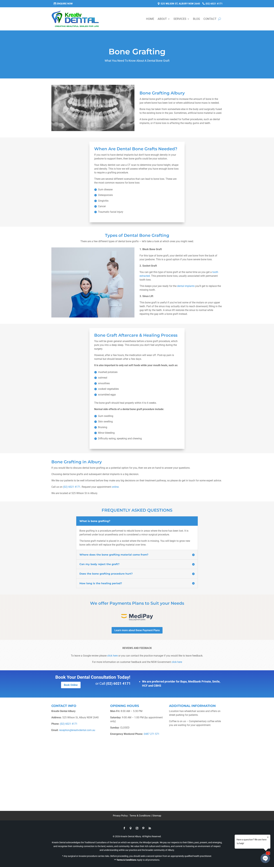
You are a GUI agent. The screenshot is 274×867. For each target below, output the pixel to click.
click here (112, 655)
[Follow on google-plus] (130, 828)
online (115, 486)
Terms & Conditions (126, 860)
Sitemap (156, 815)
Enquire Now (65, 3)
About (162, 18)
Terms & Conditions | (141, 815)
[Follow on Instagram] (137, 828)
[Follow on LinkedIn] (149, 828)
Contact (209, 18)
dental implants (186, 286)
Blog (196, 18)
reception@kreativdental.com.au (77, 730)
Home (150, 18)
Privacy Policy (120, 815)
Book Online (71, 684)
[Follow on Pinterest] (143, 828)
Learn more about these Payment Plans (137, 630)
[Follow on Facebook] (124, 828)
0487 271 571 (151, 733)
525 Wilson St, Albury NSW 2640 (180, 3)
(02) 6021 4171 (214, 3)
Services (179, 18)
